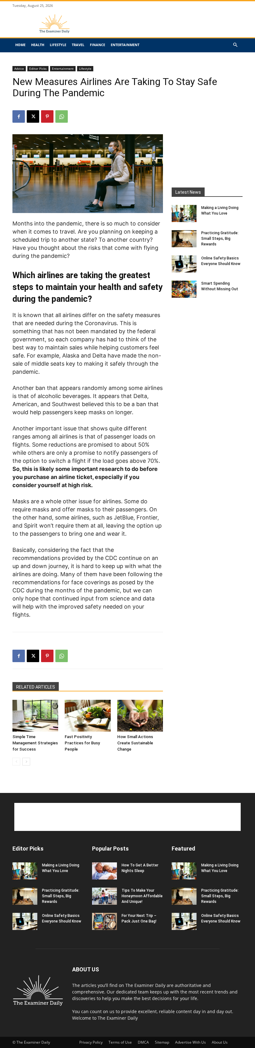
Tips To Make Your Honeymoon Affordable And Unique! (142, 896)
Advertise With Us (190, 1042)
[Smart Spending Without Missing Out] (184, 289)
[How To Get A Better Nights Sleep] (104, 871)
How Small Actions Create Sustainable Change (135, 743)
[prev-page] (16, 762)
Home (20, 44)
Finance (97, 44)
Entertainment (125, 44)
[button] (235, 45)
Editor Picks (38, 68)
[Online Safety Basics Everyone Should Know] (184, 264)
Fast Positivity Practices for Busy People (82, 743)
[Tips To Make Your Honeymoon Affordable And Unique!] (104, 896)
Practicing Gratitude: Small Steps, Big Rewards (220, 238)
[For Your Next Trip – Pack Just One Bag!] (104, 921)
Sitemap (162, 1042)
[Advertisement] (169, 28)
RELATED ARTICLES (35, 687)
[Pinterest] (47, 116)
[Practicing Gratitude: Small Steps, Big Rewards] (184, 238)
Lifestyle (58, 44)
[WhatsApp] (61, 116)
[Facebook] (18, 116)
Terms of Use (120, 1042)
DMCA (143, 1042)
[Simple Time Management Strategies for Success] (35, 715)
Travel (78, 44)
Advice (19, 68)
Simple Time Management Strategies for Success (35, 743)
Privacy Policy (91, 1042)
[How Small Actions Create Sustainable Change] (140, 715)
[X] (33, 116)
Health (37, 44)
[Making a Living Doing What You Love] (184, 213)
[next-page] (26, 762)
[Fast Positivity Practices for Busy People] (87, 715)
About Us (220, 1042)
